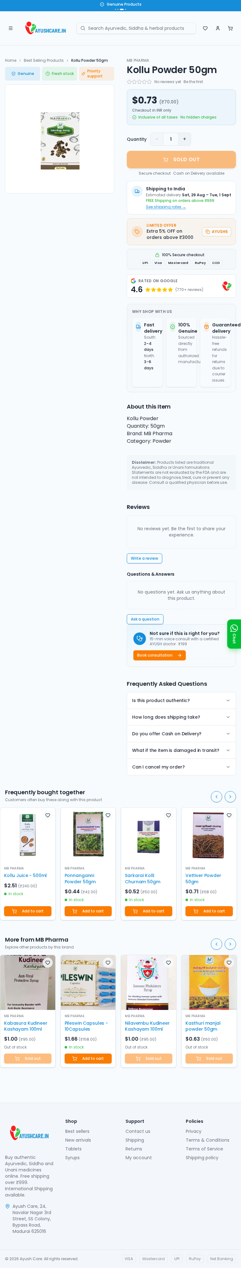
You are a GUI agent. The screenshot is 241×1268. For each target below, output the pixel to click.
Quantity (137, 139)
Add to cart (33, 911)
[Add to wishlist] (48, 815)
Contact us (138, 1131)
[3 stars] (139, 81)
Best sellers (77, 1131)
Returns (134, 1149)
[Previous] (216, 796)
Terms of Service (204, 1149)
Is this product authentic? (161, 700)
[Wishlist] (205, 28)
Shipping (135, 1140)
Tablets (73, 1149)
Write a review (144, 558)
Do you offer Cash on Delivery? (166, 734)
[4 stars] (144, 81)
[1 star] (129, 81)
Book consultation (155, 655)
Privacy (193, 1131)
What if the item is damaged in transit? (175, 750)
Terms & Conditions (207, 1140)
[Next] (230, 796)
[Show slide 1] (115, 9)
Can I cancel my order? (158, 767)
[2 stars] (134, 81)
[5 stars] (149, 81)
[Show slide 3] (122, 9)
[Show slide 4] (125, 9)
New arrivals (78, 1140)
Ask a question (145, 619)
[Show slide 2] (118, 9)
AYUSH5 (220, 231)
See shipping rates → (166, 206)
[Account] (217, 28)
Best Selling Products (44, 60)
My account (139, 1157)
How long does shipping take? (166, 717)
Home (10, 60)
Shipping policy (202, 1157)
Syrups (72, 1157)
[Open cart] (230, 28)
